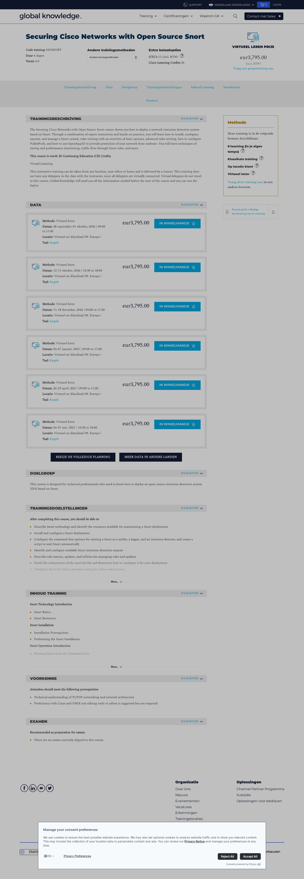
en (49, 856)
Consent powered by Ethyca (241, 864)
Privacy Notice (194, 841)
